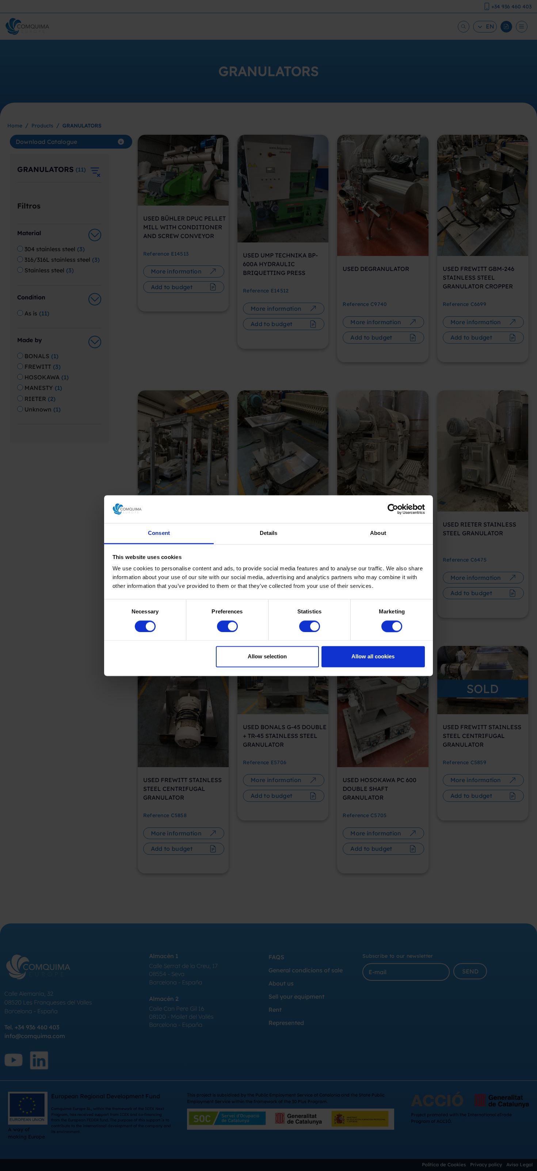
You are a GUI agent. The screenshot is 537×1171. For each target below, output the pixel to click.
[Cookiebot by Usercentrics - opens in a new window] (393, 509)
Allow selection (267, 657)
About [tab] (378, 533)
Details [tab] (269, 533)
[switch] (227, 626)
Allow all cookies (373, 657)
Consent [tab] (159, 533)
